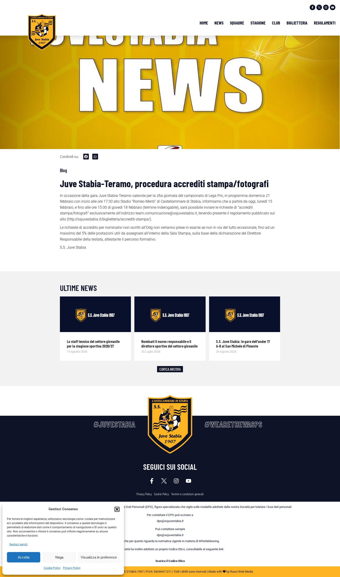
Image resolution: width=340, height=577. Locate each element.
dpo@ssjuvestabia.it (170, 521)
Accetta (23, 557)
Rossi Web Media (241, 571)
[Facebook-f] (312, 7)
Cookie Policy (52, 568)
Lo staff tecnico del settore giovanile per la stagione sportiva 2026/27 (93, 343)
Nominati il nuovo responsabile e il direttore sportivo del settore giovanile (169, 343)
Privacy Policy (71, 568)
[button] (117, 509)
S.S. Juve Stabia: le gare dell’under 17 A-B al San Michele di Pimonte (243, 343)
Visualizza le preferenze (99, 557)
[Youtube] (332, 7)
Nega (59, 557)
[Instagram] (326, 7)
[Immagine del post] (95, 314)
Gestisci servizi (18, 544)
